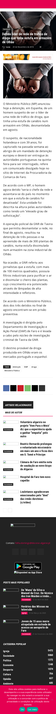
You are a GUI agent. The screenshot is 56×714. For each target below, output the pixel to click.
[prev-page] (5, 510)
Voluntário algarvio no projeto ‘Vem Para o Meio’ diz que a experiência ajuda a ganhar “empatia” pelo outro (36, 429)
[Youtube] (40, 552)
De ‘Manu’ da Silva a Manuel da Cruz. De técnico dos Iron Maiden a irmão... (37, 593)
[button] (51, 4)
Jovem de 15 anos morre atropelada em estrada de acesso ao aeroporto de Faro (36, 626)
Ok (22, 709)
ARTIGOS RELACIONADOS (18, 405)
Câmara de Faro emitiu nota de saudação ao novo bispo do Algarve (36, 465)
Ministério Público (12, 370)
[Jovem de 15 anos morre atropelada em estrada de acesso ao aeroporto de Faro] (11, 625)
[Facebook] (6, 388)
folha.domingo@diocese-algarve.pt (32, 543)
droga (34, 367)
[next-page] (10, 510)
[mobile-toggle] (5, 4)
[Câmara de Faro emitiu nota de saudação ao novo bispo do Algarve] (11, 465)
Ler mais (32, 709)
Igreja (24, 613)
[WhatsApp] (28, 388)
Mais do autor (13, 412)
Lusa (8, 47)
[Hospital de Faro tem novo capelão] (11, 480)
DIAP (26, 367)
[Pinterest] (20, 388)
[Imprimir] (42, 388)
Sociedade (6, 29)
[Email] (35, 388)
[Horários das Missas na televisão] (11, 610)
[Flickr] (24, 552)
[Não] (52, 699)
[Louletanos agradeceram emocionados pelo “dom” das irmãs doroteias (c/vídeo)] (11, 495)
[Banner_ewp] (28, 57)
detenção (17, 367)
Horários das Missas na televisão (35, 608)
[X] (13, 388)
